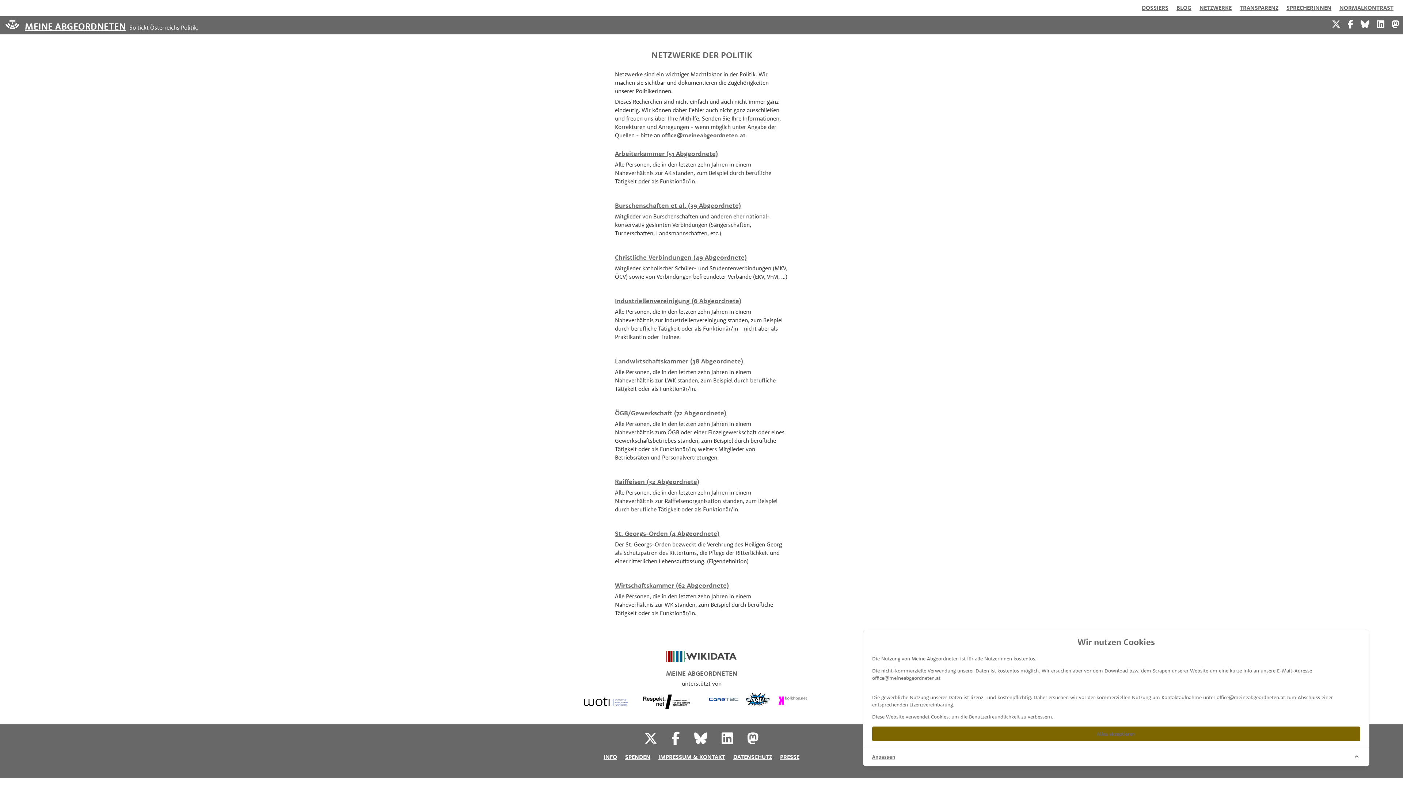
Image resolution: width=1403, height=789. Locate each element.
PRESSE (789, 757)
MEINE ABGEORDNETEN (75, 25)
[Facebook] (1350, 23)
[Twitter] (1336, 23)
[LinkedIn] (1380, 23)
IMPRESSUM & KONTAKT (691, 757)
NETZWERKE (1215, 7)
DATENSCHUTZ (752, 757)
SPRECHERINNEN (1308, 7)
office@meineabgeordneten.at (703, 135)
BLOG (1183, 7)
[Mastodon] (1395, 23)
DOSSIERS (1155, 7)
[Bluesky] (1365, 23)
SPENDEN (637, 757)
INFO (610, 757)
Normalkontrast (1366, 7)
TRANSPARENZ (1259, 7)
